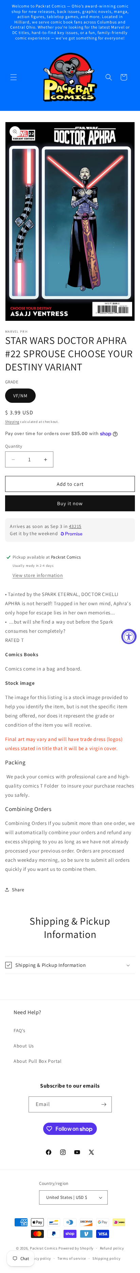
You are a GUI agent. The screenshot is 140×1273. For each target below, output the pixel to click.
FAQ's (19, 1030)
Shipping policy (106, 1258)
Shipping (12, 421)
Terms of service (71, 1258)
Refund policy (112, 1248)
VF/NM (20, 396)
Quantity (13, 446)
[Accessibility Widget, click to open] (129, 636)
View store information (38, 575)
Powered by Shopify (75, 1248)
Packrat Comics (44, 1248)
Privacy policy (38, 1258)
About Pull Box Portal (38, 1061)
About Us (24, 1046)
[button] (13, 77)
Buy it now (70, 503)
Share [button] (18, 890)
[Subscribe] (104, 1104)
